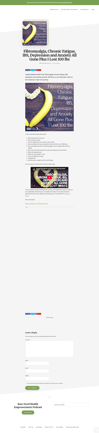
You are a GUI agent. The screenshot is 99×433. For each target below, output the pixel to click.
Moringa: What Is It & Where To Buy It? (36, 203)
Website (27, 375)
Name (27, 360)
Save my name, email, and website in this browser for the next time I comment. (45, 383)
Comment (27, 339)
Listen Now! (28, 412)
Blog (52, 317)
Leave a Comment (56, 63)
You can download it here (65, 2)
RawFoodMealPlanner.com (13, 10)
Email (26, 368)
